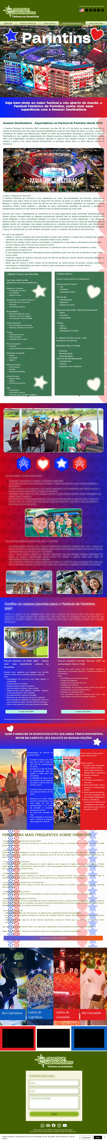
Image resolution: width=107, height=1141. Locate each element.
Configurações (86, 1137)
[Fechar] (104, 1137)
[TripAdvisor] (90, 10)
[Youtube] (102, 10)
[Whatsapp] (86, 10)
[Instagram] (98, 10)
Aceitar (98, 1137)
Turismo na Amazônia (25, 16)
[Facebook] (94, 10)
